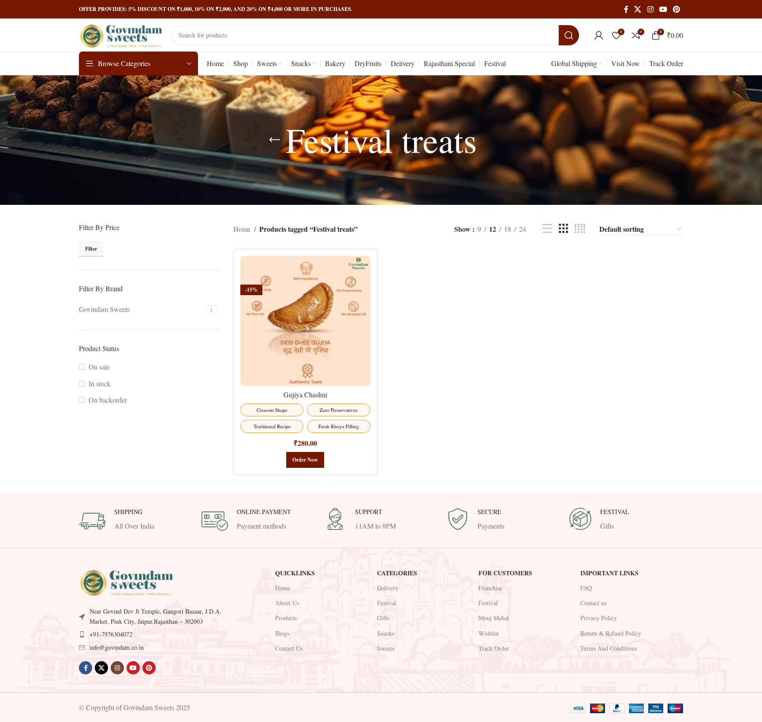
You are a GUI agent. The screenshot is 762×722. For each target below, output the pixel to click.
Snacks (385, 633)
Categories (397, 573)
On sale (99, 384)
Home (241, 228)
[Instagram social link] (650, 9)
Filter (208, 266)
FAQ (586, 588)
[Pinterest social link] (676, 9)
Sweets (385, 648)
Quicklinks (295, 573)
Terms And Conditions (608, 648)
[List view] (547, 228)
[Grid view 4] (580, 228)
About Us (287, 603)
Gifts (383, 618)
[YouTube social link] (663, 9)
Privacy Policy (598, 618)
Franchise (490, 588)
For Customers (505, 573)
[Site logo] (121, 33)
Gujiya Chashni (305, 394)
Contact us (593, 603)
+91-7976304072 (111, 634)
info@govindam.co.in (117, 647)
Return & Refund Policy (610, 633)
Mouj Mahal (493, 618)
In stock (100, 401)
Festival (386, 603)
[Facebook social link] (626, 9)
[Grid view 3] (563, 228)
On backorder (108, 417)
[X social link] (637, 9)
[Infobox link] (136, 521)
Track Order (493, 648)
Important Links (609, 573)
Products (286, 618)
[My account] (599, 35)
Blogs (282, 633)
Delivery (388, 588)
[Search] (569, 35)
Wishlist (488, 633)
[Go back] (275, 140)
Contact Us (289, 648)
